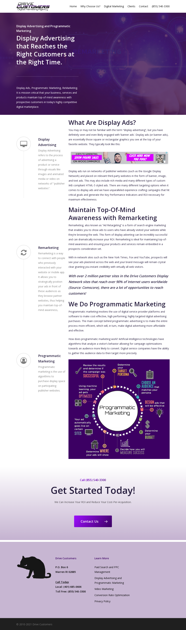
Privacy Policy (102, 601)
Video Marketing (104, 589)
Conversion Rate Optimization (112, 595)
